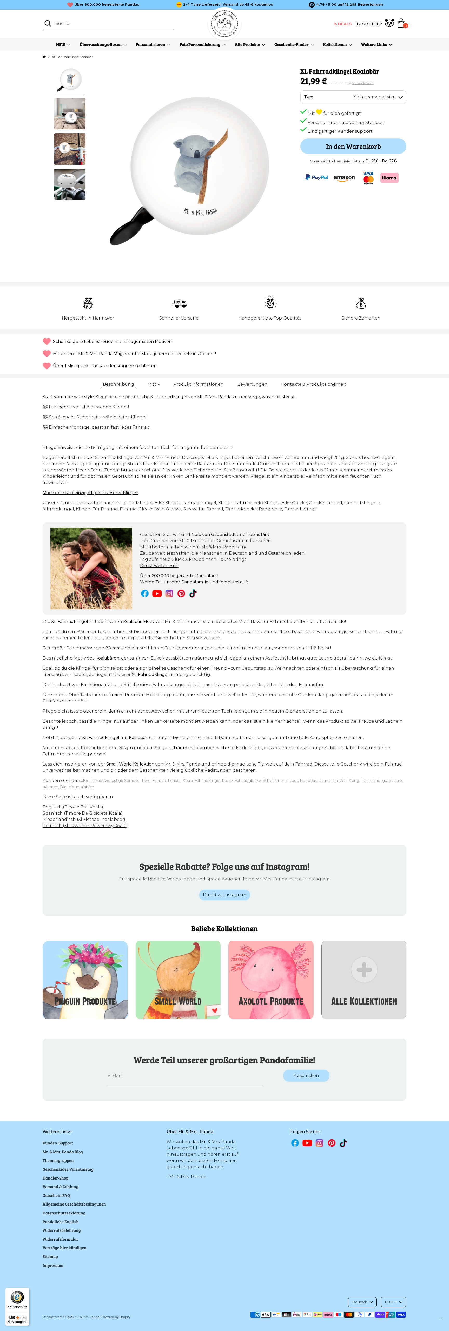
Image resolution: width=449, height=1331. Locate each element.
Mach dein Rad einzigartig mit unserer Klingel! (90, 492)
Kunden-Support (58, 1143)
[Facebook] (145, 593)
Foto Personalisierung (200, 44)
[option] (346, 5)
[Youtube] (157, 593)
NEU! (61, 44)
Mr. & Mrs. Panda (87, 1317)
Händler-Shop (55, 1178)
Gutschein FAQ (56, 1195)
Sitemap (50, 1256)
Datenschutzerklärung (64, 1212)
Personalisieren (151, 44)
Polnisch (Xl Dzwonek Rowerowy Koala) (85, 825)
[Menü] (441, 1320)
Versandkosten (363, 83)
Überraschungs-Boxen (101, 44)
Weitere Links (374, 44)
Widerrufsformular (60, 1239)
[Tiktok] (193, 593)
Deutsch (359, 1302)
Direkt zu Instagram (224, 894)
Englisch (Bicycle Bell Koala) (73, 806)
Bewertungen (252, 384)
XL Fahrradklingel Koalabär (72, 57)
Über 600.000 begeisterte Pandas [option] (107, 4)
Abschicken (306, 1075)
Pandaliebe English (61, 1221)
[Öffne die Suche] (48, 23)
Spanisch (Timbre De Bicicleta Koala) (82, 813)
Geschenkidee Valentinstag (68, 1169)
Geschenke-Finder (291, 44)
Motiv (154, 384)
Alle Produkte (248, 44)
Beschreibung (118, 384)
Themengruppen (58, 1160)
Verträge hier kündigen (65, 1247)
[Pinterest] (181, 593)
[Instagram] (169, 593)
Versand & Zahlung (60, 1186)
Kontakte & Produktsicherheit (313, 384)
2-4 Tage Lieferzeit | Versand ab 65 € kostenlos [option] (228, 4)
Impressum (53, 1265)
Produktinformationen (198, 384)
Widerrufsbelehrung (62, 1230)
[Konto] (389, 23)
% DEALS (343, 24)
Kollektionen (335, 44)
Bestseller (369, 24)
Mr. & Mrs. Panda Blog (63, 1151)
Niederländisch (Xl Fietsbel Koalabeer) (84, 819)
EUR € (391, 1302)
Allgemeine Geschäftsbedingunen (74, 1204)
